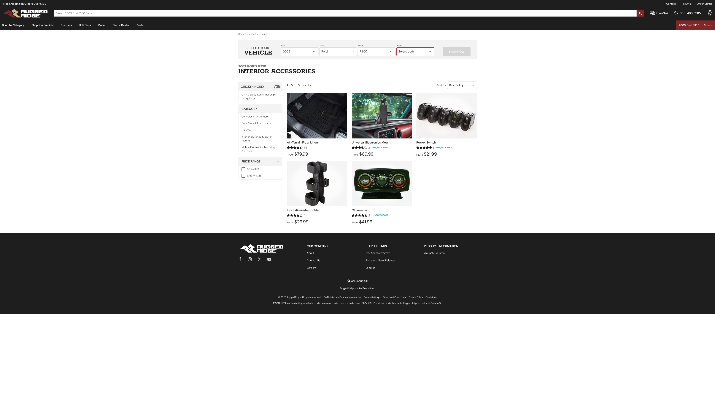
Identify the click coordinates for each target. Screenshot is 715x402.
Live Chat (662, 13)
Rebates (370, 267)
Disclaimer (431, 297)
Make (322, 45)
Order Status (704, 3)
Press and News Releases (381, 260)
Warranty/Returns (434, 253)
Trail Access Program (378, 253)
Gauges (246, 130)
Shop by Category (13, 25)
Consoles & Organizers (254, 116)
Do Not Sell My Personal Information (342, 297)
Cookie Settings (372, 297)
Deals (139, 25)
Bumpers (66, 25)
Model (361, 45)
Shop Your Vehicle (42, 25)
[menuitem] (13, 25)
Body (399, 45)
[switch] (260, 86)
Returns (686, 3)
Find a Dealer (121, 25)
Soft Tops (85, 25)
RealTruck (364, 288)
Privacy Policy (416, 297)
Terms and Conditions (394, 297)
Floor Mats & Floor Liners (256, 123)
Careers (311, 267)
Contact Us (313, 260)
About (310, 253)
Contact (671, 3)
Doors (101, 25)
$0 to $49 (253, 169)
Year (283, 45)
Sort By (441, 85)
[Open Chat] (652, 13)
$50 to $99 (254, 176)
